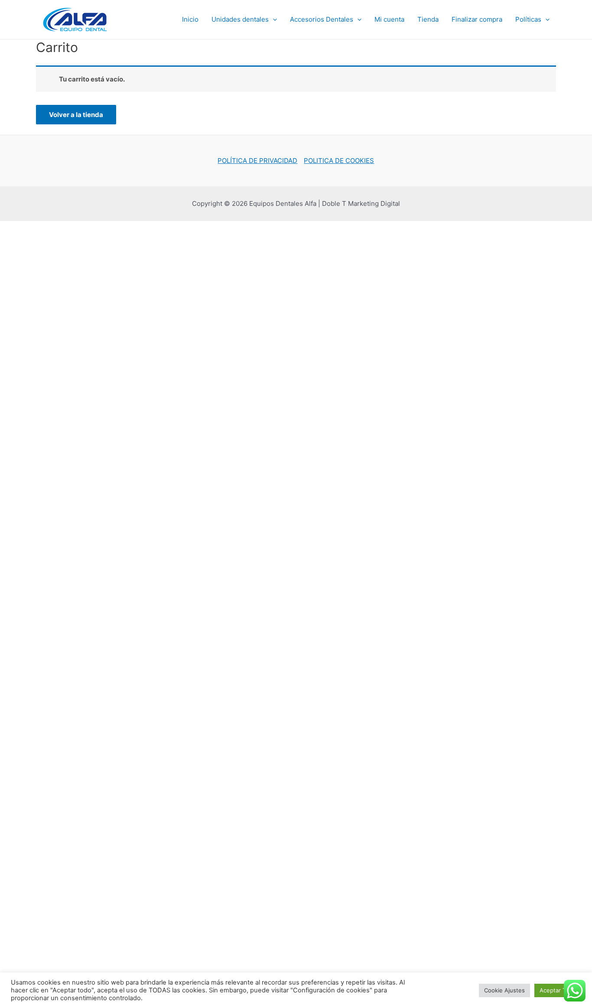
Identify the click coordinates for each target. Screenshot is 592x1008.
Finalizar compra (477, 19)
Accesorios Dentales (321, 19)
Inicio (190, 19)
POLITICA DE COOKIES (339, 160)
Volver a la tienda (76, 115)
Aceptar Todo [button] (558, 990)
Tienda (428, 19)
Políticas (528, 19)
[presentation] (273, 19)
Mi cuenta (389, 19)
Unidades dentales (240, 19)
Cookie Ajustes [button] (504, 990)
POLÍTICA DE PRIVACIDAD (257, 160)
